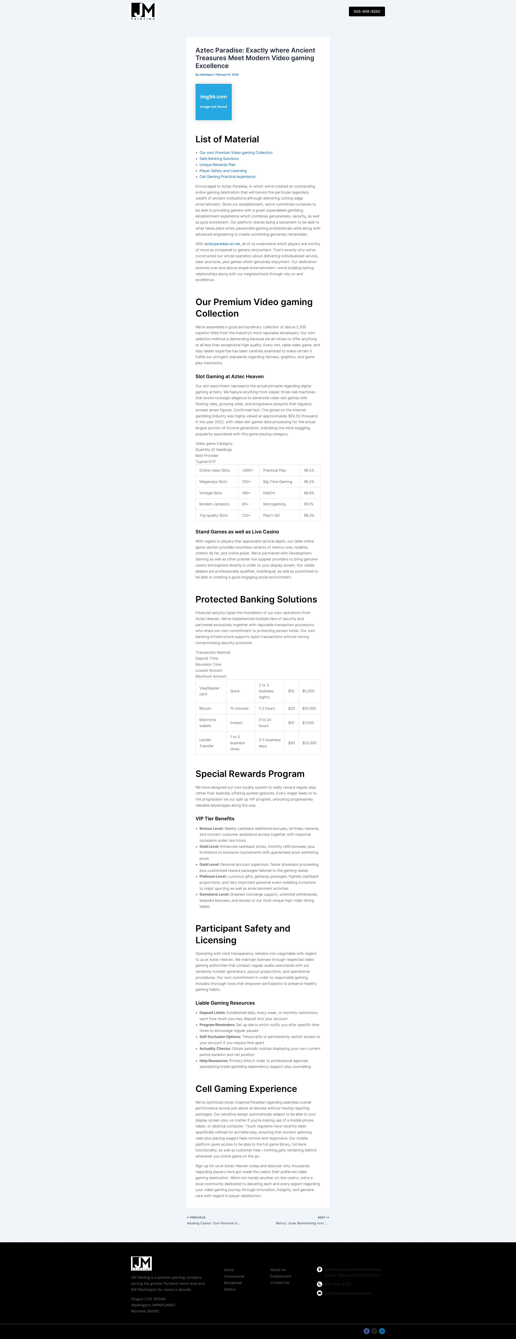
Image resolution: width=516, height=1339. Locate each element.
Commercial (234, 1276)
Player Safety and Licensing (223, 171)
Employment (280, 1276)
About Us (278, 1269)
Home (229, 1270)
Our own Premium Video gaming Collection (236, 152)
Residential (233, 1282)
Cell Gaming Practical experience (227, 176)
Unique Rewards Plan (218, 165)
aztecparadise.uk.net (222, 244)
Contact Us (279, 1282)
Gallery (230, 1289)
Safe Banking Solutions (219, 158)
